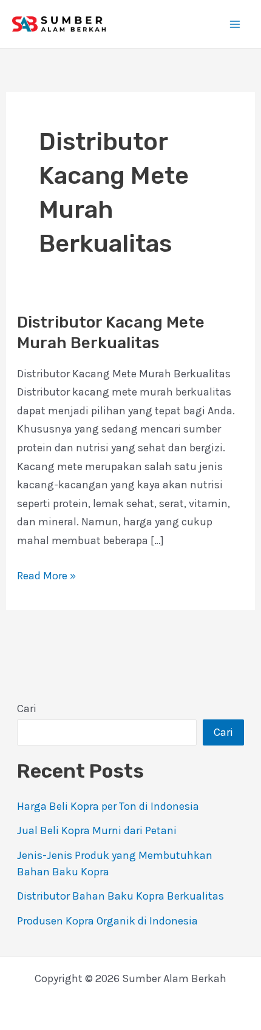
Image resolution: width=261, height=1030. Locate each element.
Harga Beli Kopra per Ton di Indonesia (108, 806)
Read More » (46, 574)
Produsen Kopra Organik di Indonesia (107, 920)
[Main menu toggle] (234, 24)
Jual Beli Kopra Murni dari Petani (97, 830)
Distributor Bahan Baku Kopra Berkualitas (120, 896)
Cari (26, 708)
